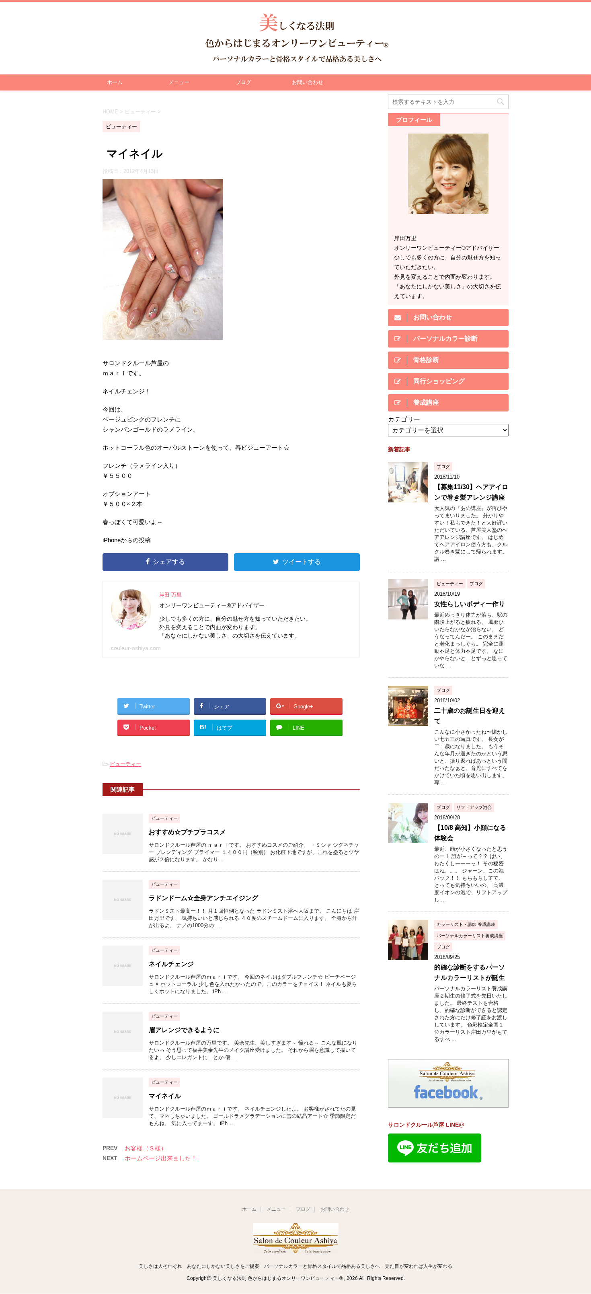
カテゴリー (404, 419)
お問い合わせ (307, 82)
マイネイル (165, 1095)
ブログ (243, 82)
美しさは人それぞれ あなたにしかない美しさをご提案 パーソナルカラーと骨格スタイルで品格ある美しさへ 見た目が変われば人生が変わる (295, 1266)
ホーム (115, 82)
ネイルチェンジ (171, 964)
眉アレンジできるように (184, 1030)
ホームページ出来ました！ (161, 1158)
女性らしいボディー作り (469, 604)
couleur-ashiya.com (136, 648)
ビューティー (125, 764)
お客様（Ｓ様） (146, 1148)
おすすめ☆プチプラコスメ (187, 832)
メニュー (178, 82)
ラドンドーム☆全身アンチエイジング (203, 898)
